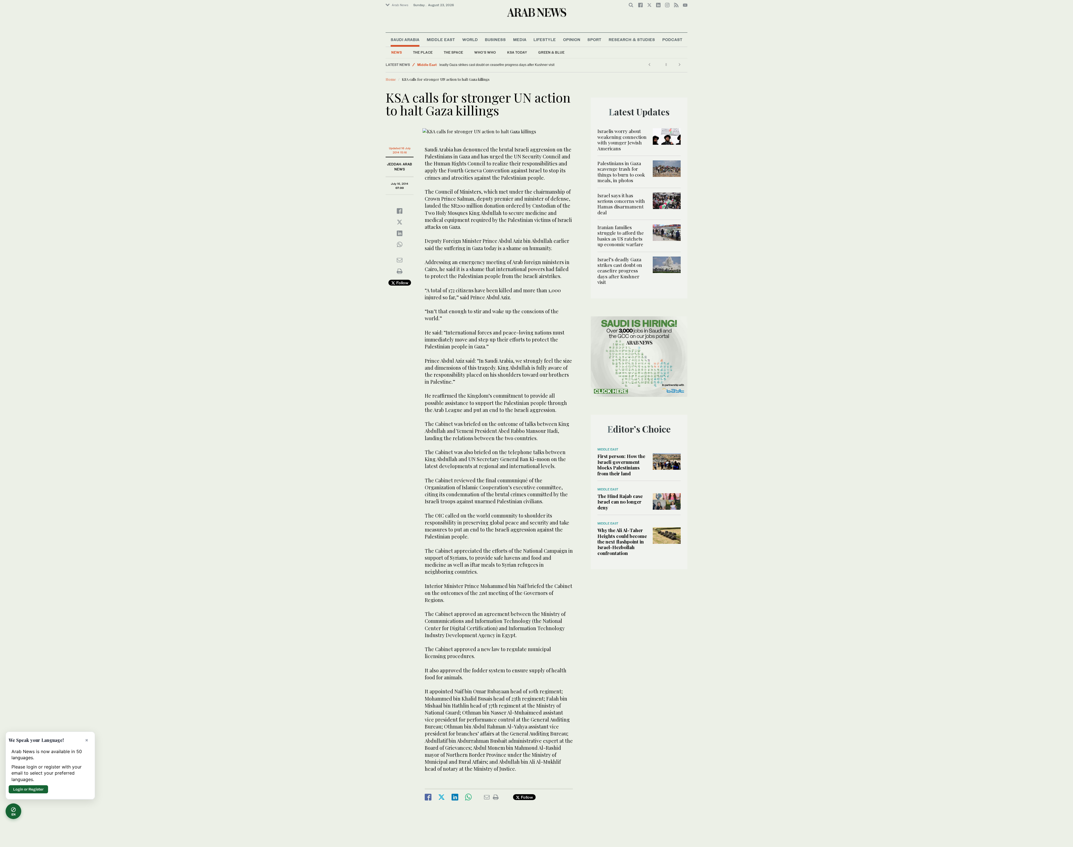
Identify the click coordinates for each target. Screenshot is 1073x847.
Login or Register (28, 789)
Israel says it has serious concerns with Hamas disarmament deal (621, 203)
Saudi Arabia (405, 39)
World (470, 39)
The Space (453, 52)
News (396, 52)
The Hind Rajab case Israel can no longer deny (620, 502)
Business (495, 39)
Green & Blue (551, 52)
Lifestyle (544, 39)
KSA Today (517, 52)
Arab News (400, 5)
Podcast (672, 39)
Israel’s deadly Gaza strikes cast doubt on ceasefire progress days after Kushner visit (506, 65)
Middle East (441, 39)
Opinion (571, 39)
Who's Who (485, 52)
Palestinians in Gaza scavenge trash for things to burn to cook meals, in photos (621, 171)
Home (391, 79)
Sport (594, 39)
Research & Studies (632, 39)
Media (519, 39)
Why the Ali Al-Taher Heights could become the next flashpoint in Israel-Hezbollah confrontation (622, 541)
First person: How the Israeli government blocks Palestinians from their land (621, 464)
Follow (401, 282)
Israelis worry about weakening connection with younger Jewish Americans (622, 139)
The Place (423, 52)
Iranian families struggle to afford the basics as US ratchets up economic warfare (620, 235)
